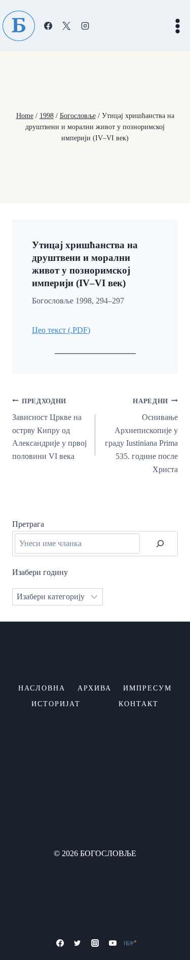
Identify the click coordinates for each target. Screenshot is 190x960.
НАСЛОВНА (41, 688)
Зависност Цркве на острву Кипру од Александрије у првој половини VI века (49, 429)
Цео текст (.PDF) (61, 330)
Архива (94, 688)
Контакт (139, 704)
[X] (66, 26)
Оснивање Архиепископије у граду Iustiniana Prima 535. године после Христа (141, 436)
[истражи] (160, 543)
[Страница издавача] (130, 942)
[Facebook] (48, 26)
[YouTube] (112, 942)
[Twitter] (77, 942)
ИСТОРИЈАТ (56, 704)
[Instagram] (85, 26)
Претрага (28, 524)
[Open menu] (177, 26)
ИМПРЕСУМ (147, 688)
